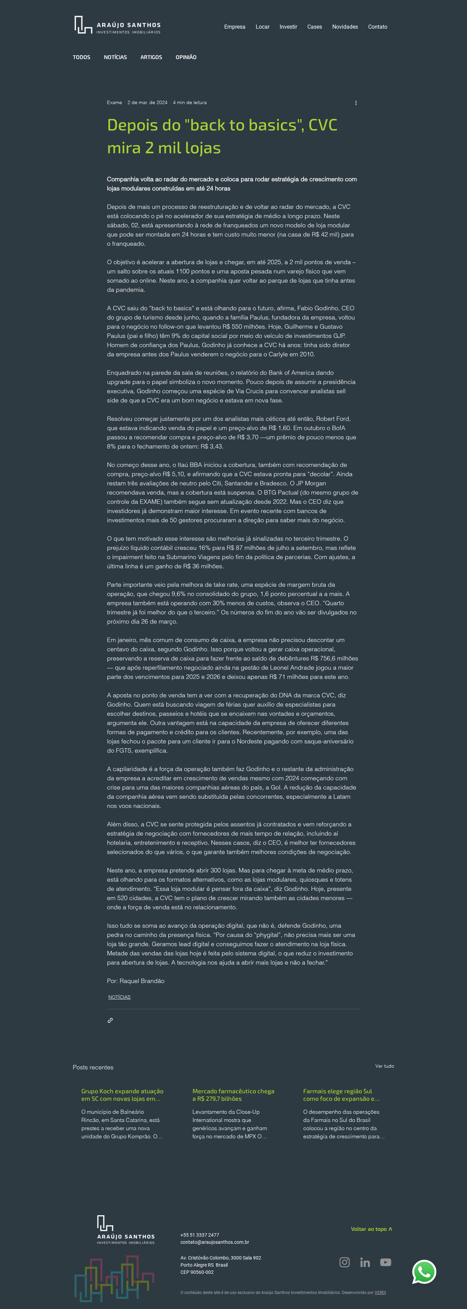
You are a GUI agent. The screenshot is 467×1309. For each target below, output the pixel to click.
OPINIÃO (186, 57)
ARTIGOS (151, 57)
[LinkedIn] (365, 1262)
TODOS (81, 57)
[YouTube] (385, 1262)
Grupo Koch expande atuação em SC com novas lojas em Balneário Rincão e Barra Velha (122, 1094)
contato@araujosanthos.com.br (215, 1242)
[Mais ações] (356, 102)
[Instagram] (344, 1262)
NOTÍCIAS (115, 57)
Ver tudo (384, 1066)
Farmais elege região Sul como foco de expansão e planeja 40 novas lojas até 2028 (340, 1094)
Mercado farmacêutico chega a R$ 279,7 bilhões (233, 1094)
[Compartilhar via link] (110, 1020)
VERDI (380, 1292)
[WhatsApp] (424, 1271)
